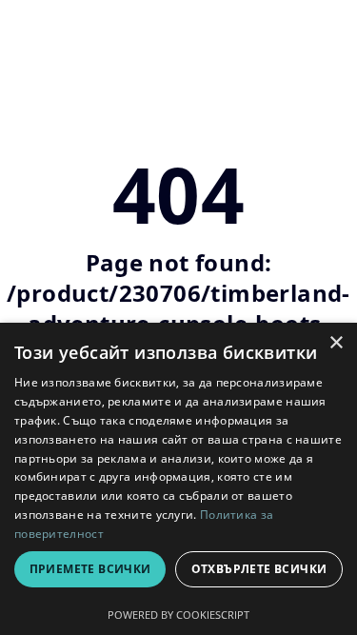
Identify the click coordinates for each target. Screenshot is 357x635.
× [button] (335, 343)
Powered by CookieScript (178, 614)
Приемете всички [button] (90, 569)
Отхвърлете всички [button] (259, 569)
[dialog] (178, 479)
